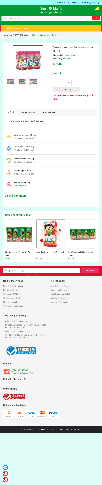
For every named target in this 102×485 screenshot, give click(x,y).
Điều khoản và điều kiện (61, 294)
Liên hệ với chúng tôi (59, 302)
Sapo (79, 429)
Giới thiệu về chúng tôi (60, 286)
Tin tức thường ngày (60, 298)
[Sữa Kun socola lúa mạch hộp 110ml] (82, 234)
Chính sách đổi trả (11, 302)
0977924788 (69, 95)
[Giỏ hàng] (97, 10)
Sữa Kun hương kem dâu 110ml (50, 252)
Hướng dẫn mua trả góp (13, 306)
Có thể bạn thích (15, 195)
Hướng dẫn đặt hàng (12, 294)
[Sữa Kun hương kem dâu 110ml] (51, 234)
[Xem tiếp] (57, 73)
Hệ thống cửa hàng (91, 3)
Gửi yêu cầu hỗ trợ (11, 290)
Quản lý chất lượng (59, 290)
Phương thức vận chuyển (14, 298)
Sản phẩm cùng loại (18, 214)
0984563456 (20, 185)
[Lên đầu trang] (96, 477)
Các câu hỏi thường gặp (13, 286)
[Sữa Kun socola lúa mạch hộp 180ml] (19, 234)
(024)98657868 (20, 370)
